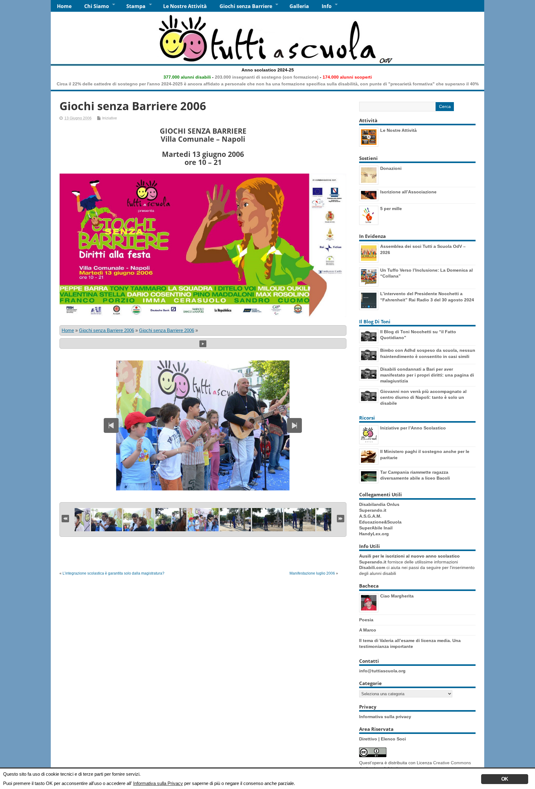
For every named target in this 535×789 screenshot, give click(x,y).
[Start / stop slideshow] (203, 343)
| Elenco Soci (392, 739)
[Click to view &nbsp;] (106, 519)
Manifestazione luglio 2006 (312, 573)
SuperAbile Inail (376, 528)
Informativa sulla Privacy (158, 783)
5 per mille (391, 208)
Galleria (299, 6)
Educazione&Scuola (380, 522)
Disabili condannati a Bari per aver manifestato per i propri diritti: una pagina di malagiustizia (427, 375)
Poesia (366, 619)
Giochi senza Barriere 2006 (106, 330)
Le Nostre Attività (185, 6)
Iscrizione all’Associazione (408, 191)
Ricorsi (367, 418)
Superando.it (372, 510)
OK (504, 779)
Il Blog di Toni (374, 321)
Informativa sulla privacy (385, 716)
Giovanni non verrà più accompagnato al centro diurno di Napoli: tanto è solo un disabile (423, 397)
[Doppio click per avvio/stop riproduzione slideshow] (203, 519)
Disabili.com (372, 567)
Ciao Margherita (397, 595)
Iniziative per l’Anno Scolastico (413, 427)
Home (64, 6)
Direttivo (368, 739)
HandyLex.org (374, 534)
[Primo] (65, 518)
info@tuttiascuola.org (382, 671)
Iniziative (109, 118)
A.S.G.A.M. (370, 516)
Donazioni (391, 168)
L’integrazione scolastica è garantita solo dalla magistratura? (113, 573)
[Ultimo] (340, 518)
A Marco (367, 629)
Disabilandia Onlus (379, 504)
